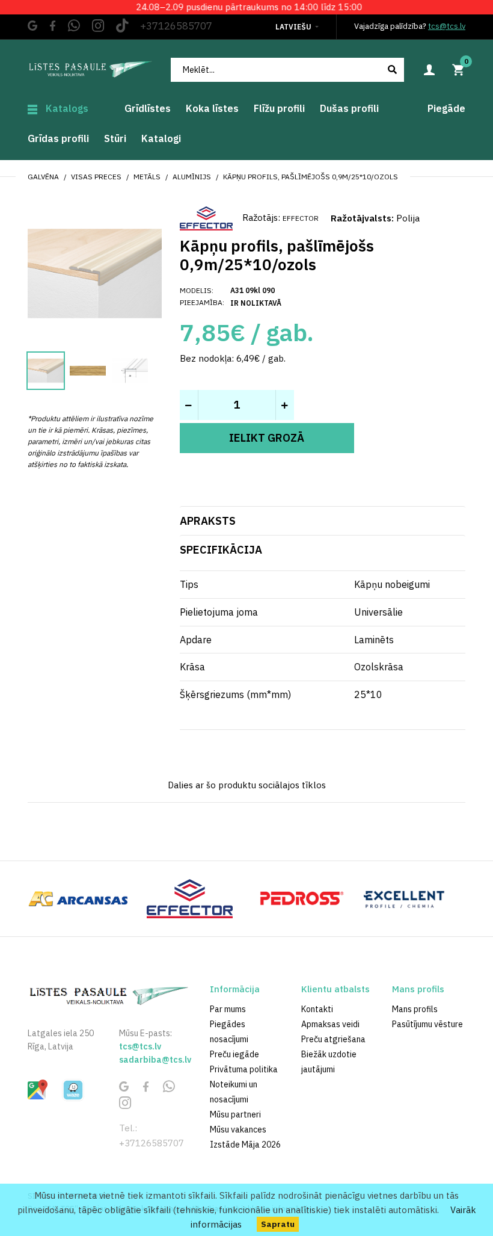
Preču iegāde (234, 1054)
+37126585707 (176, 25)
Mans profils (415, 1009)
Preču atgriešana (333, 1039)
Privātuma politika (244, 1069)
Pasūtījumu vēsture (427, 1024)
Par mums (228, 1009)
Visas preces (96, 176)
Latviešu (293, 26)
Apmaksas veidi (330, 1024)
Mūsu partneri (235, 1114)
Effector (301, 218)
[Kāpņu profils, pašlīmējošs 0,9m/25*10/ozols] (95, 272)
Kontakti (317, 1009)
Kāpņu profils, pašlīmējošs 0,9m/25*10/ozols (310, 176)
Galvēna (43, 176)
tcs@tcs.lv (446, 26)
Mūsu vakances (238, 1129)
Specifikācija (221, 550)
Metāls (147, 176)
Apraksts (208, 521)
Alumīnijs (192, 176)
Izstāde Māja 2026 (245, 1144)
